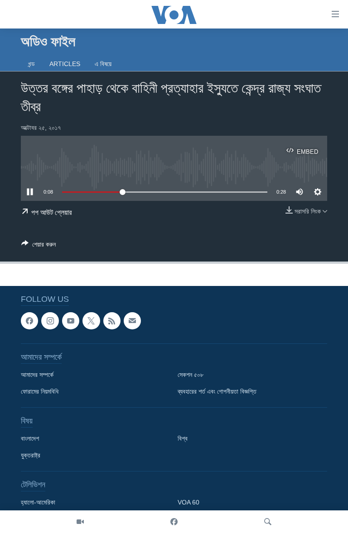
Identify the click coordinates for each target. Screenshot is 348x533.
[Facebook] (174, 521)
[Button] (38, 246)
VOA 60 (188, 502)
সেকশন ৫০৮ (190, 375)
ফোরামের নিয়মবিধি (39, 391)
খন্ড (31, 63)
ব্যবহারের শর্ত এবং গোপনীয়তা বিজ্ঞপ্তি (217, 391)
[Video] (80, 521)
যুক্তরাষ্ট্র (30, 455)
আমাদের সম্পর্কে (37, 375)
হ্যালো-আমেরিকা (38, 502)
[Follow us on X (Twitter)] (91, 320)
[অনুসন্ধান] (267, 521)
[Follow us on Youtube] (70, 320)
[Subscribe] (132, 320)
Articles (64, 63)
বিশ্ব (183, 439)
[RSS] (112, 320)
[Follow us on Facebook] (29, 320)
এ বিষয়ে (103, 63)
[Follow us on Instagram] (49, 320)
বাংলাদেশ (30, 439)
